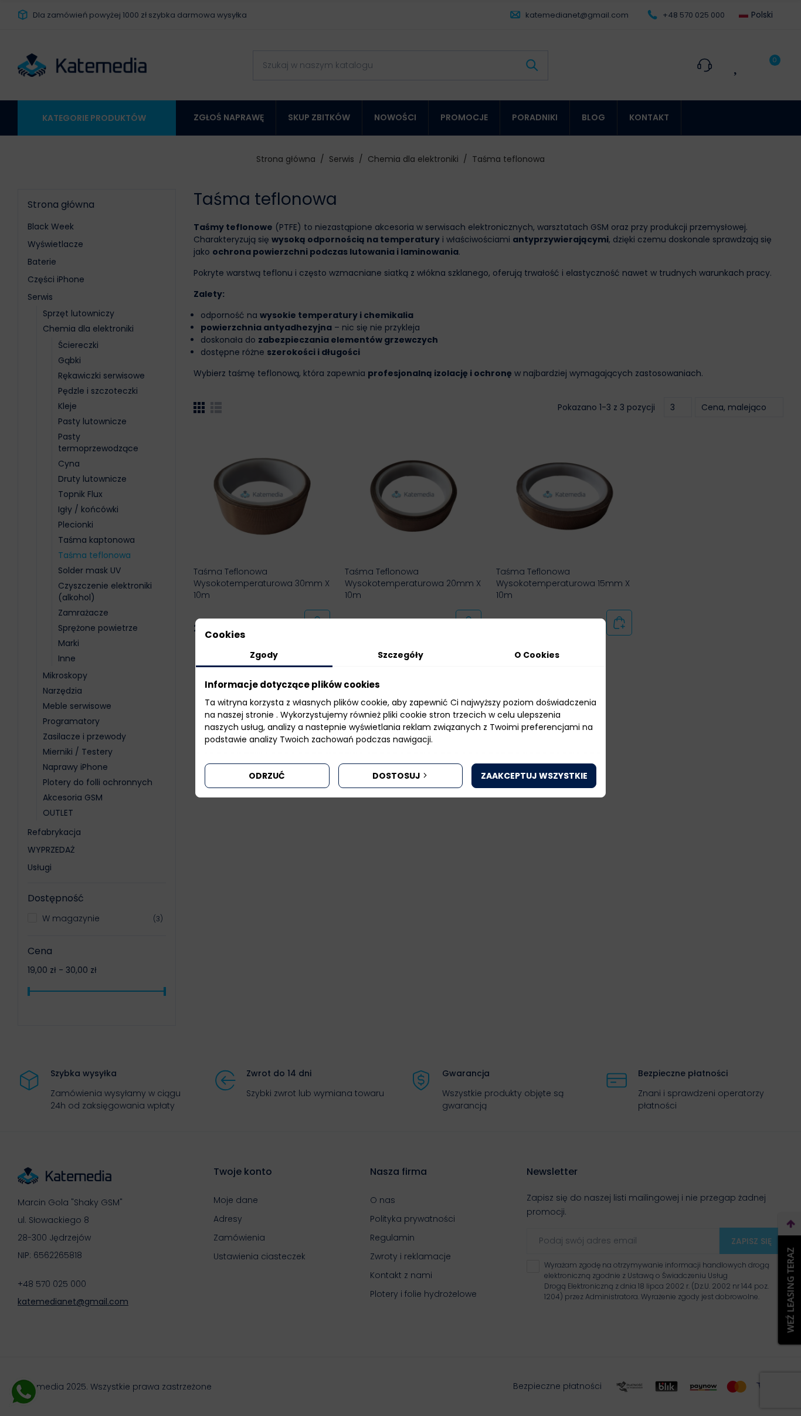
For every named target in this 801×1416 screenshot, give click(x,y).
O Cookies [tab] (536, 655)
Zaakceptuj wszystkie (534, 776)
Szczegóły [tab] (400, 655)
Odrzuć (267, 776)
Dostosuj (396, 776)
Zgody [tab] (264, 655)
